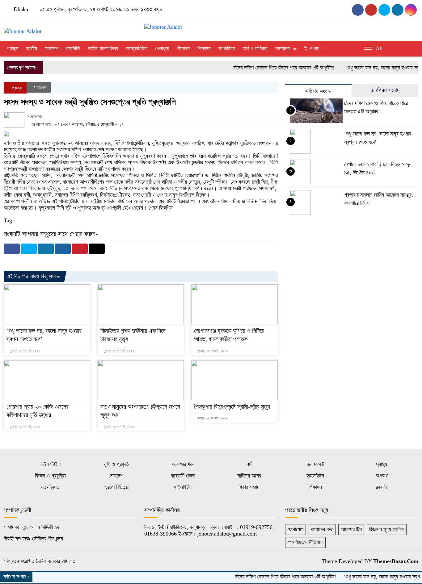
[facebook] (358, 10)
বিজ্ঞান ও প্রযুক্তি (50, 476)
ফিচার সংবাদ (249, 487)
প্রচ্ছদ (13, 48)
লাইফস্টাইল (50, 464)
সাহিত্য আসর (249, 476)
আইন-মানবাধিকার (103, 48)
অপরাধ (382, 476)
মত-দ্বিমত (50, 487)
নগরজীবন (226, 48)
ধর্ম (249, 464)
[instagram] (384, 10)
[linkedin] (411, 10)
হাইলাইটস (315, 476)
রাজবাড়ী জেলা (183, 476)
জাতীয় (31, 48)
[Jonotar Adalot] (22, 28)
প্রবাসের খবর (182, 464)
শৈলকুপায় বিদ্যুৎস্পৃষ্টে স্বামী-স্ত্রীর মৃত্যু (232, 406)
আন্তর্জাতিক (136, 48)
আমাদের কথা (322, 529)
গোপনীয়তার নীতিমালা (305, 542)
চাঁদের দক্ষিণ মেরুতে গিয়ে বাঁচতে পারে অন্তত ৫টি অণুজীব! (273, 68)
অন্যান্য (282, 48)
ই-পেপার (311, 48)
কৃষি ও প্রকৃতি (116, 464)
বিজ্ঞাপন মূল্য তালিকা (386, 529)
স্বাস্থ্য (381, 464)
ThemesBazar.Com (395, 561)
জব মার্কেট (315, 464)
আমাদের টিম (351, 529)
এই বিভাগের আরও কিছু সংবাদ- (34, 276)
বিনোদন (183, 48)
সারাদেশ (51, 48)
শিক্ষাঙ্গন (204, 48)
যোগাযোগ (295, 529)
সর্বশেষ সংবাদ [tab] (318, 91)
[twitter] (397, 10)
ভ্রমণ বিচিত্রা (116, 487)
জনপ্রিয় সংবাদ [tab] (385, 90)
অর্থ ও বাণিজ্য (255, 48)
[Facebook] (12, 249)
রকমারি (381, 487)
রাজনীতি (73, 48)
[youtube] (371, 10)
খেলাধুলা (162, 48)
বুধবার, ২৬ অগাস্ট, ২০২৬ (24, 350)
